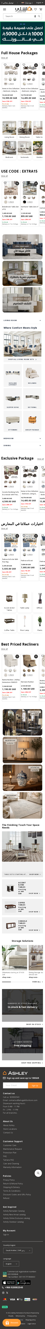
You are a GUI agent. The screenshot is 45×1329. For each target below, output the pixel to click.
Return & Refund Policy (13, 1183)
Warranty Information (12, 1167)
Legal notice (32, 1324)
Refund (6, 1198)
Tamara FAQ (8, 1160)
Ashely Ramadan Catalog (13, 1211)
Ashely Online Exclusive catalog (16, 1218)
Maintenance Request (12, 1149)
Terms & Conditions (11, 1191)
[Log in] (31, 9)
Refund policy (20, 1316)
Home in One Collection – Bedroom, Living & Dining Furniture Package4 (29, 89)
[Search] (39, 16)
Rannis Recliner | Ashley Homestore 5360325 (11, 681)
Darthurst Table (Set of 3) (29, 208)
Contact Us (8, 1132)
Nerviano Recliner (27, 682)
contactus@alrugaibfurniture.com (23, 1100)
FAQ (5, 1156)
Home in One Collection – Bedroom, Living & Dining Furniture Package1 (11, 89)
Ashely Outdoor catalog (13, 1222)
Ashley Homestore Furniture (20, 1313)
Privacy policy (32, 1316)
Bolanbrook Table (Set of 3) (10, 208)
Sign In (6, 1234)
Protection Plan (9, 1152)
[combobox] (22, 16)
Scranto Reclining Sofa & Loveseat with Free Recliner (10, 493)
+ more (11, 84)
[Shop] (22, 247)
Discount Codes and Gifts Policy (17, 1194)
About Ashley (8, 1125)
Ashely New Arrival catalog (14, 1214)
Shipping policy (31, 1320)
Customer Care (9, 1145)
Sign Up (35, 1085)
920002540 (14, 1097)
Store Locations (10, 1129)
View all (4, 58)
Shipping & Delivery (11, 1187)
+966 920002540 (14, 1287)
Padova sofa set (27, 560)
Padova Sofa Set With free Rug (10, 560)
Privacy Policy (8, 1180)
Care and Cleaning (11, 1163)
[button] (35, 16)
